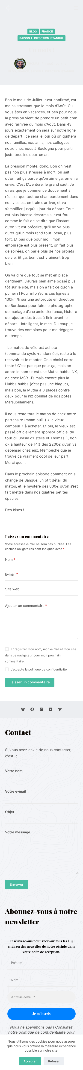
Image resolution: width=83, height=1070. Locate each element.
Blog (33, 31)
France (47, 31)
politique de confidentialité (47, 669)
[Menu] (76, 8)
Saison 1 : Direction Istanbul (41, 38)
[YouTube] (50, 709)
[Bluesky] (23, 709)
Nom (10, 559)
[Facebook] (32, 709)
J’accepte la (39, 669)
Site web (12, 589)
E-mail (11, 574)
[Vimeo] (60, 709)
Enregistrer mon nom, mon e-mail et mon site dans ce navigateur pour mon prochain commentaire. (40, 655)
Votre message (17, 832)
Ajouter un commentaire (26, 605)
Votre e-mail (15, 791)
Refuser (53, 1061)
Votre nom (13, 771)
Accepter (30, 1061)
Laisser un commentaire (30, 682)
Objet (9, 812)
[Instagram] (41, 709)
